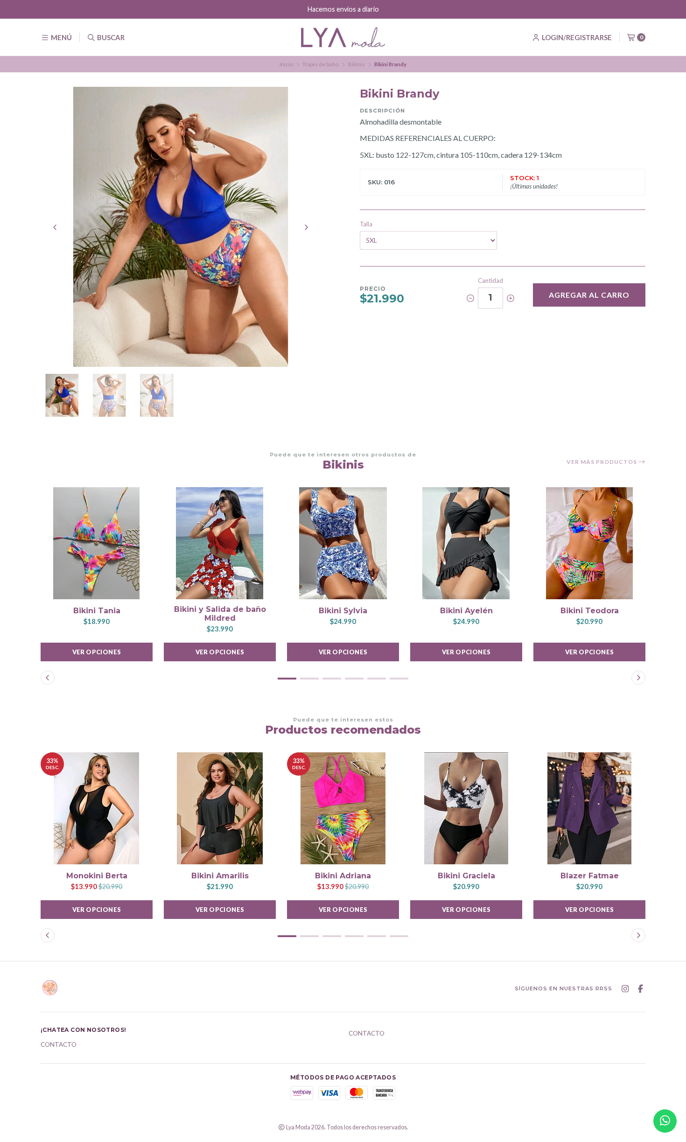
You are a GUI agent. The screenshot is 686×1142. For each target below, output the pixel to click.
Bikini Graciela (466, 875)
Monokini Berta (96, 875)
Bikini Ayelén (466, 610)
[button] (287, 679)
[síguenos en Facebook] (640, 989)
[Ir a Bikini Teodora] (589, 543)
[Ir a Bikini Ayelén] (466, 543)
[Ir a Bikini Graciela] (466, 808)
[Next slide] (306, 227)
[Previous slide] (55, 227)
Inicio (286, 64)
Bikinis (356, 64)
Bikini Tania (96, 610)
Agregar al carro (589, 294)
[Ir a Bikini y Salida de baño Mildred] (220, 543)
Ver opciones (96, 652)
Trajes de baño (320, 64)
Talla (366, 224)
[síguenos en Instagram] (625, 989)
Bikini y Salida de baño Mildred (220, 614)
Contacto (59, 1045)
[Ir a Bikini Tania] (97, 543)
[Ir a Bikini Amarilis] (220, 808)
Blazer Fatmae (589, 875)
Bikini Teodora (589, 610)
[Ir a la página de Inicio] (343, 37)
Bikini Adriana (343, 875)
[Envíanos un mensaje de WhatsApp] (665, 1121)
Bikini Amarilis (220, 875)
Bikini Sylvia (343, 610)
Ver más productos (602, 462)
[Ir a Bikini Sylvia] (343, 543)
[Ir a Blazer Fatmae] (589, 808)
